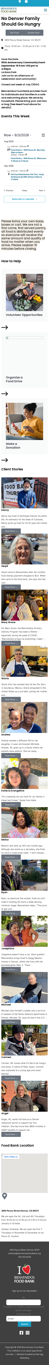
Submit (24, 1324)
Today (24, 190)
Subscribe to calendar (23, 199)
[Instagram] (27, 1333)
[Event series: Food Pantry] (26, 155)
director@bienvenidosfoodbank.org (24, 1253)
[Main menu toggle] (45, 10)
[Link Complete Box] (24, 505)
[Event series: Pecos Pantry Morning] (28, 146)
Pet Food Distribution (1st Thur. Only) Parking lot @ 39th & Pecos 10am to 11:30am (27, 177)
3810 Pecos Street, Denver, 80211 (24, 1250)
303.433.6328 (24, 1257)
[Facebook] (21, 1333)
